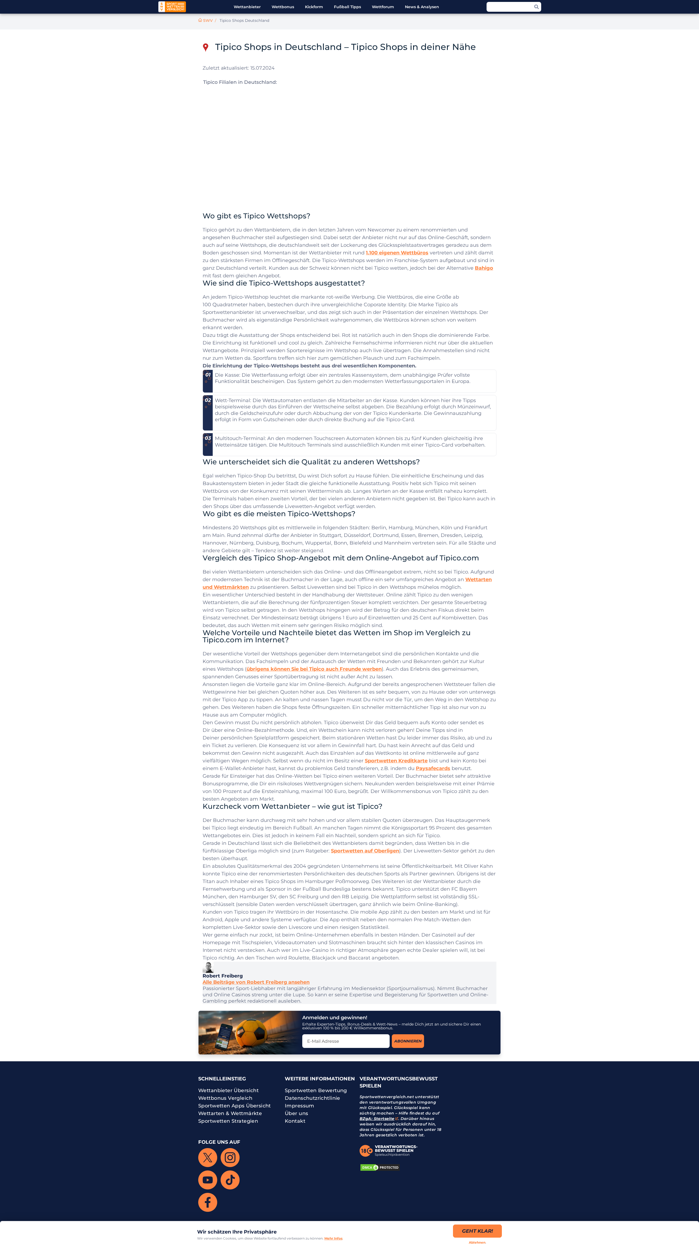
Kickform (314, 6)
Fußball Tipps (347, 6)
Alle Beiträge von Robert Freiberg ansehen (256, 982)
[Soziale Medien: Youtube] (207, 1180)
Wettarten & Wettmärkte (230, 1113)
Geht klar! (477, 1231)
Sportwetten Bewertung (316, 1090)
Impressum (299, 1106)
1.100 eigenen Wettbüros (397, 253)
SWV (208, 20)
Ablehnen (477, 1242)
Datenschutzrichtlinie (312, 1098)
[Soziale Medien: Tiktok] (230, 1180)
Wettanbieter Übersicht (228, 1090)
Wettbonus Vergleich (225, 1098)
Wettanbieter (247, 6)
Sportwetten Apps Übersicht (234, 1106)
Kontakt (295, 1121)
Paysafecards (433, 768)
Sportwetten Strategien (228, 1121)
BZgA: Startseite (377, 1118)
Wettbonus (283, 6)
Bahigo (484, 268)
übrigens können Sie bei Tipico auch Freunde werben (314, 669)
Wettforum (383, 6)
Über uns (296, 1113)
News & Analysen (422, 6)
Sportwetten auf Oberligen (365, 851)
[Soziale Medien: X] (207, 1157)
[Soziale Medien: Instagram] (230, 1157)
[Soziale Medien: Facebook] (207, 1202)
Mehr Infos (333, 1238)
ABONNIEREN (408, 1041)
